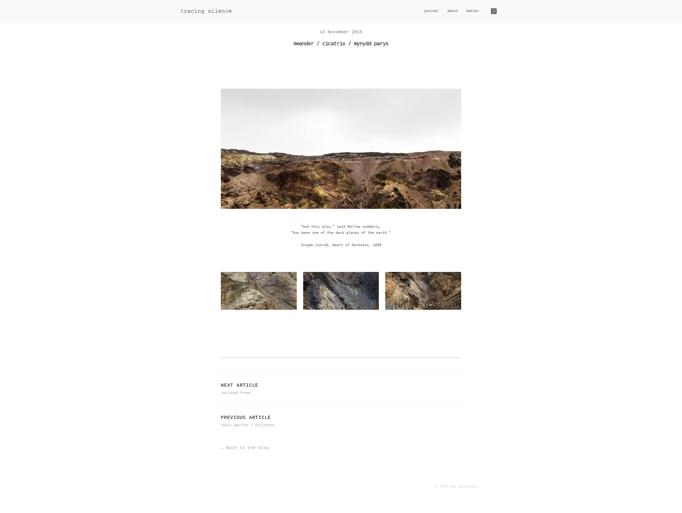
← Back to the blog (245, 448)
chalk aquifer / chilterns (247, 425)
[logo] (206, 11)
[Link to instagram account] (494, 11)
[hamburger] (242, 11)
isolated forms (236, 393)
